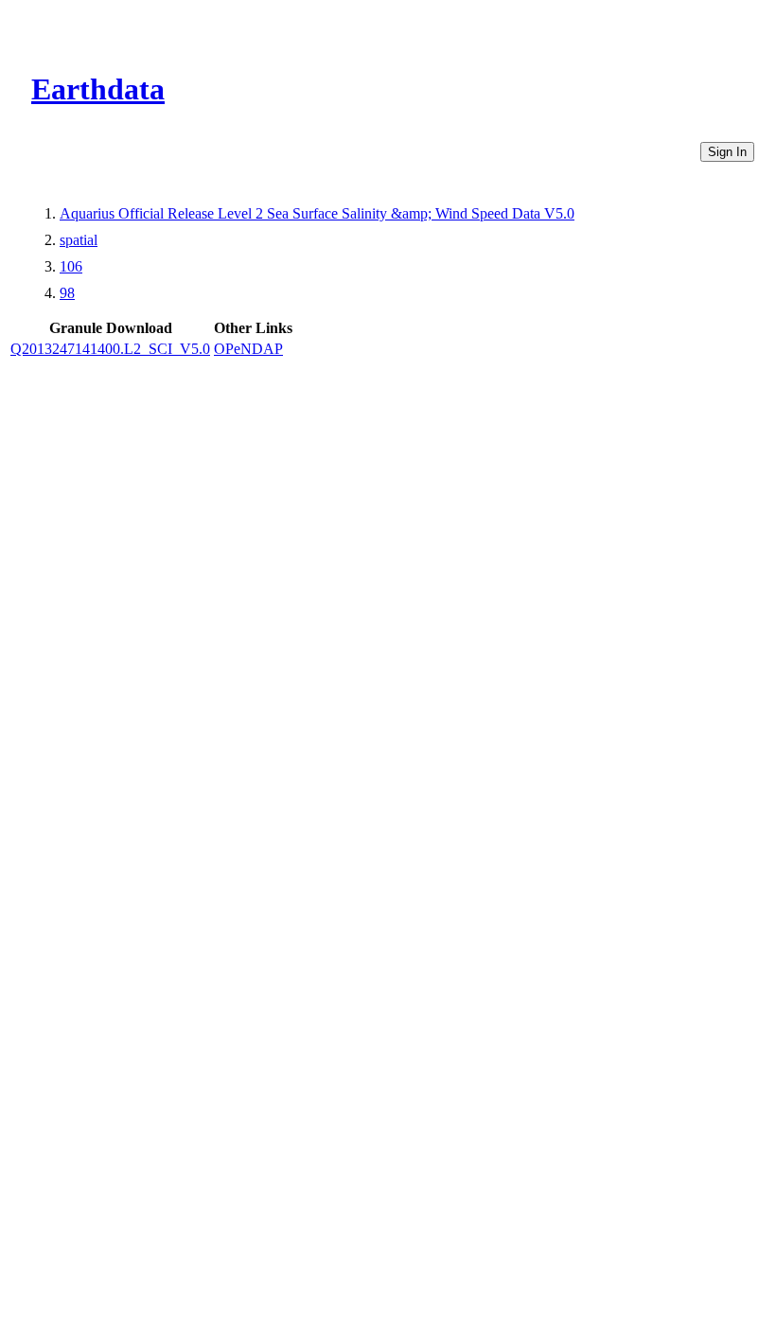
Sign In (727, 152)
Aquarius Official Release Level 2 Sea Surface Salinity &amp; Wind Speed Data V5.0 (317, 213)
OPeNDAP (248, 349)
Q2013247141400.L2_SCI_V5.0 (110, 349)
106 (71, 266)
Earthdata (98, 89)
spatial (78, 240)
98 (67, 293)
